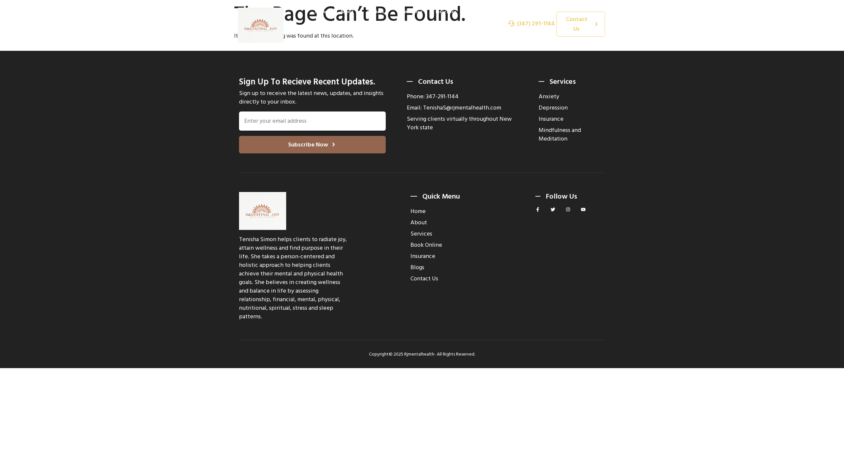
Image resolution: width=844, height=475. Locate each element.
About (347, 12)
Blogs (475, 12)
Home (321, 12)
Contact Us (476, 36)
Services (375, 12)
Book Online (409, 12)
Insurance (446, 12)
